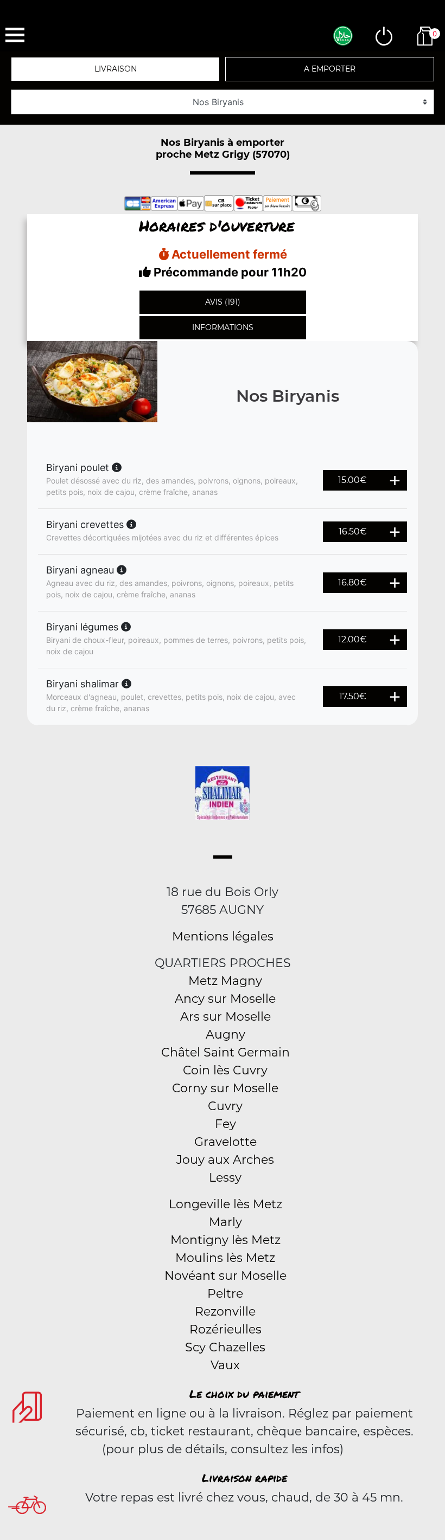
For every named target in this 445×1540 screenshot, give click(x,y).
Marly (225, 1222)
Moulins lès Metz (225, 1258)
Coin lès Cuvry (225, 1070)
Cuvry (225, 1106)
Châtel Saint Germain (225, 1052)
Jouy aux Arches (225, 1159)
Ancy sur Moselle (225, 998)
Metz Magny (225, 981)
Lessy (225, 1177)
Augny (225, 1034)
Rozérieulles (225, 1329)
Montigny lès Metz (225, 1240)
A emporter (329, 69)
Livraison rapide (244, 1477)
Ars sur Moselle (225, 1016)
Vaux (225, 1365)
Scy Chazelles (225, 1347)
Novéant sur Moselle (225, 1275)
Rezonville (225, 1311)
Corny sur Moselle (225, 1088)
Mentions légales (223, 936)
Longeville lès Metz (225, 1204)
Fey (225, 1124)
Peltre (225, 1293)
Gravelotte (225, 1142)
